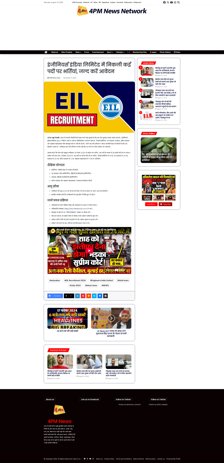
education (55, 280)
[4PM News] (112, 10)
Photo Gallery (165, 52)
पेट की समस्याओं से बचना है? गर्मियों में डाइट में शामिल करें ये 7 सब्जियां (158, 157)
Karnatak (120, 2)
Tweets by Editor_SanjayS (158, 404)
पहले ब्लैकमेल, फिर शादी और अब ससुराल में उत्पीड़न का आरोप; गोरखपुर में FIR (165, 115)
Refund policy (151, 459)
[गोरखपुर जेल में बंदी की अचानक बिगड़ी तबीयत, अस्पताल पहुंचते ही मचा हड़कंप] (147, 104)
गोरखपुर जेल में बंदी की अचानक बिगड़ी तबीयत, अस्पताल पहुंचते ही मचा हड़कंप (165, 104)
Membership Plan (140, 52)
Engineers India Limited (102, 280)
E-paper (153, 52)
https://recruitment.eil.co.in (75, 209)
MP (100, 2)
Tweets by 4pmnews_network (130, 404)
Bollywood (137, 2)
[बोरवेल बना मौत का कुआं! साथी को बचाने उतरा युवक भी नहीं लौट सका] (89, 362)
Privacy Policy (109, 459)
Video (177, 52)
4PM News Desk (54, 78)
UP (91, 2)
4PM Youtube (77, 2)
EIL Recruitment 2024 (76, 280)
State (77, 52)
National (86, 2)
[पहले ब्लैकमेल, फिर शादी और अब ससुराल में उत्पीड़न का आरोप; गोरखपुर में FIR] (147, 116)
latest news (91, 285)
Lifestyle (119, 52)
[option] (159, 150)
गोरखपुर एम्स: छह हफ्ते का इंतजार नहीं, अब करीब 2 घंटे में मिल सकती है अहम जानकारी (118, 373)
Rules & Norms (138, 459)
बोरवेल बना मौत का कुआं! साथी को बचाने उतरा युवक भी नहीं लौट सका (89, 372)
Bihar (95, 2)
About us (99, 459)
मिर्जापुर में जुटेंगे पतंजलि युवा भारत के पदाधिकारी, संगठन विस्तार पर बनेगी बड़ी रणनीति (59, 373)
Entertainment (98, 52)
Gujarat (113, 2)
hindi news (124, 280)
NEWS (106, 285)
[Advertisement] (112, 33)
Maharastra (128, 2)
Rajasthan (105, 2)
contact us (161, 459)
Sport (109, 52)
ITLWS (178, 459)
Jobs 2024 (76, 285)
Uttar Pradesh (66, 52)
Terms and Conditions (124, 459)
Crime (86, 52)
